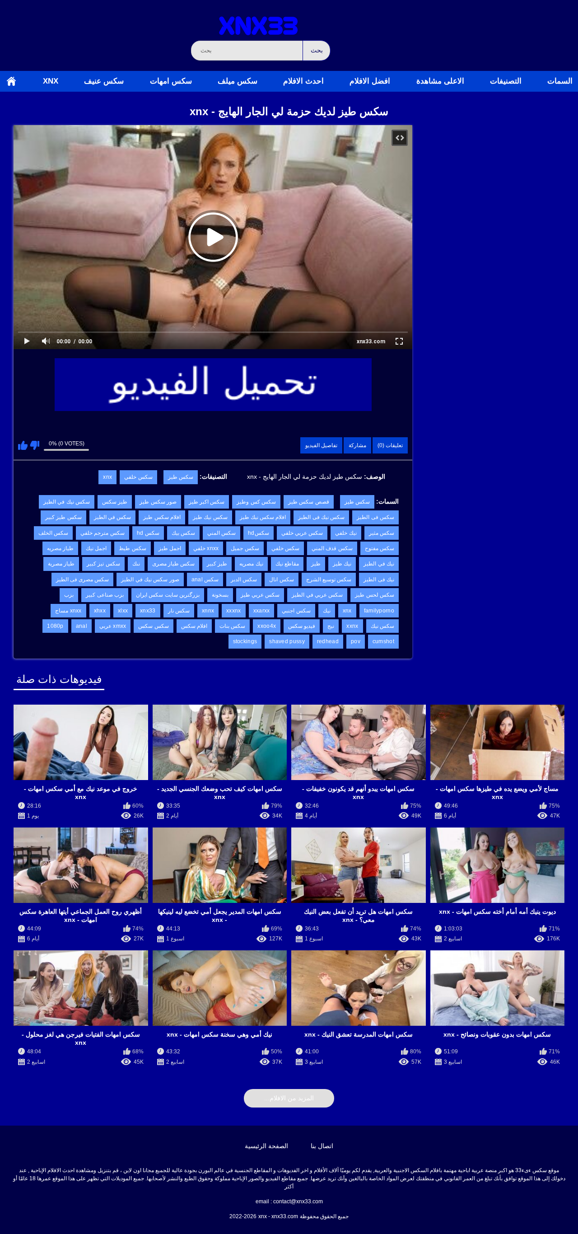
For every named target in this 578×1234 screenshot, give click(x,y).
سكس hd (148, 533)
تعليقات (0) (390, 445)
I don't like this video (34, 445)
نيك (327, 611)
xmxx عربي (112, 626)
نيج (330, 626)
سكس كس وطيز (256, 502)
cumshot (383, 641)
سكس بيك (183, 533)
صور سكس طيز (158, 502)
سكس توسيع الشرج (329, 579)
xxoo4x (266, 626)
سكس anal (205, 579)
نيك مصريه (251, 564)
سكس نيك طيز (210, 517)
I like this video (23, 445)
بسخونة (220, 595)
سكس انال (281, 579)
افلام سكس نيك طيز (263, 517)
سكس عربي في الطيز (317, 595)
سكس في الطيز (112, 517)
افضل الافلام (370, 81)
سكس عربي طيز (260, 595)
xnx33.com (371, 341)
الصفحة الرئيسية (11, 81)
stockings (245, 641)
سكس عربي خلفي (302, 533)
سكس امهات (171, 81)
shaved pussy (287, 641)
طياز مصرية (61, 564)
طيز (316, 564)
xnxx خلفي (206, 548)
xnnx (208, 611)
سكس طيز (180, 477)
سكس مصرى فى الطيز (82, 579)
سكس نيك (382, 626)
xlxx (123, 611)
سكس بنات (232, 626)
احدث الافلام (303, 81)
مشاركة (357, 445)
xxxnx (233, 611)
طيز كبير (217, 564)
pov (355, 641)
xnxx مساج (68, 611)
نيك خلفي (345, 533)
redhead (328, 641)
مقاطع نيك (287, 564)
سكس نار (179, 611)
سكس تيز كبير (103, 564)
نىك (136, 564)
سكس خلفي (138, 477)
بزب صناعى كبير (105, 595)
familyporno (379, 611)
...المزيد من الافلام (289, 1098)
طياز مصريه (60, 548)
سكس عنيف (104, 81)
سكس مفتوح (379, 548)
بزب (69, 595)
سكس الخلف (53, 533)
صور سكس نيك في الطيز (150, 579)
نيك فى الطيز (379, 579)
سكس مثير (381, 533)
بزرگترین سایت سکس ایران (168, 595)
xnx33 (148, 611)
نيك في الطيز (379, 564)
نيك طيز (342, 564)
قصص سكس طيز (308, 502)
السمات (560, 81)
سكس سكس (153, 626)
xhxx (100, 611)
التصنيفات (506, 81)
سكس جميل (245, 548)
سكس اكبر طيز (207, 502)
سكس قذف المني (332, 548)
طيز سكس (114, 502)
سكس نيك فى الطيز (321, 517)
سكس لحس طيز (374, 595)
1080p (55, 626)
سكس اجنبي (296, 611)
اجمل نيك (96, 548)
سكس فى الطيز (375, 517)
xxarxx (261, 611)
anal (81, 626)
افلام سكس (194, 626)
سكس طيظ (132, 548)
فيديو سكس (301, 626)
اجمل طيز (169, 548)
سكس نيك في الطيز (66, 502)
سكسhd (258, 533)
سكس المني (221, 533)
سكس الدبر (244, 579)
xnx (50, 81)
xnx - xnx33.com (278, 1216)
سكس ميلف (237, 81)
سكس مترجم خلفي (102, 533)
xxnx (352, 626)
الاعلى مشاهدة (440, 81)
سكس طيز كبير (63, 517)
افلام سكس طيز (162, 517)
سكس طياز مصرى (173, 564)
